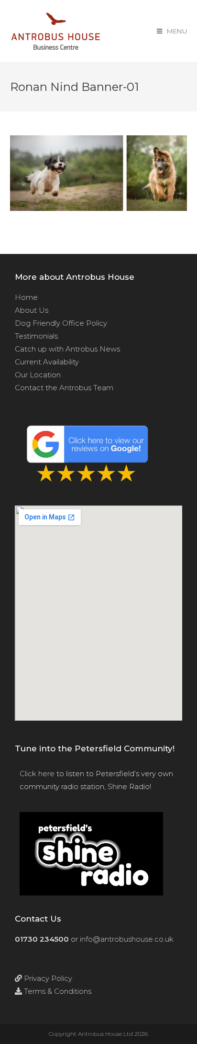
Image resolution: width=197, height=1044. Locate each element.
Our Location (38, 374)
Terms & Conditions (56, 991)
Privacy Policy (47, 978)
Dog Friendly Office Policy (61, 323)
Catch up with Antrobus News (67, 348)
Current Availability (47, 361)
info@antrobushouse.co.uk (127, 939)
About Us (31, 310)
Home (26, 297)
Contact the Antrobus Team (64, 387)
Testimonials (36, 336)
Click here (37, 773)
